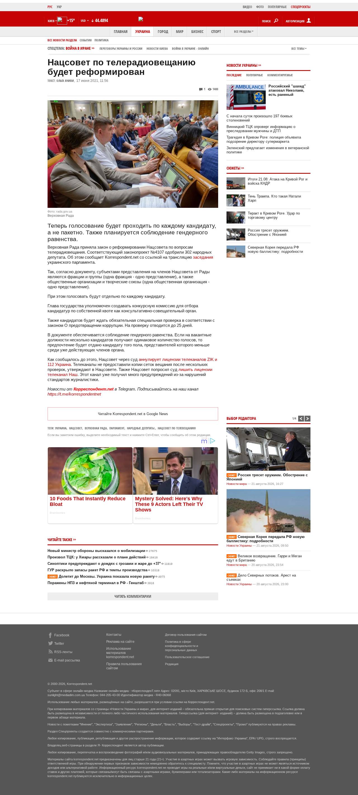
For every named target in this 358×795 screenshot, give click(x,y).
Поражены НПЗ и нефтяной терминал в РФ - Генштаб (101, 583)
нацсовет (75, 428)
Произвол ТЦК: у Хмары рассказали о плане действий (103, 557)
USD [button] (83, 20)
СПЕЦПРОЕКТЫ (300, 6)
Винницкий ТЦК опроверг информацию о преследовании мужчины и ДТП (261, 129)
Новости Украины (242, 65)
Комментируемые (280, 75)
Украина (142, 31)
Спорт (216, 31)
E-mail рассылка (67, 660)
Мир (179, 31)
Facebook (61, 635)
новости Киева (157, 48)
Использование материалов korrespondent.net (120, 653)
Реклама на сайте (120, 642)
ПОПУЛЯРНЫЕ (277, 6)
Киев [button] (51, 21)
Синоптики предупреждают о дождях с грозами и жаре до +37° (110, 563)
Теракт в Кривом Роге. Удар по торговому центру (274, 215)
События (86, 40)
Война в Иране (137, 48)
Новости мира (237, 483)
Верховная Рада (96, 428)
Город (163, 31)
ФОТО (260, 6)
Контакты (113, 635)
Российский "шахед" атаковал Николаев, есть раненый (287, 90)
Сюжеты (233, 168)
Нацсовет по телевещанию (177, 428)
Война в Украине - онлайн (190, 48)
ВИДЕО (247, 6)
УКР (59, 6)
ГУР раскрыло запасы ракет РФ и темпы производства (103, 570)
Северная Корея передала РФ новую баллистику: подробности (275, 249)
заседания (203, 257)
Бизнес (197, 31)
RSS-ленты (63, 652)
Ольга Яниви (65, 80)
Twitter (59, 644)
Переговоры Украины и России (121, 48)
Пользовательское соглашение (187, 657)
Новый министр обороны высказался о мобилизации (102, 551)
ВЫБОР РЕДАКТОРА (241, 418)
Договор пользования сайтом (186, 634)
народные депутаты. (141, 428)
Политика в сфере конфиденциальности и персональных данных (181, 646)
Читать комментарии (132, 596)
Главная (121, 31)
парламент (116, 428)
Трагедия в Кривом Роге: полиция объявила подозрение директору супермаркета (264, 139)
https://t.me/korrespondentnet (74, 394)
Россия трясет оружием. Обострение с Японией (268, 232)
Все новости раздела (62, 40)
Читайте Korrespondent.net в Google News (133, 414)
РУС (50, 6)
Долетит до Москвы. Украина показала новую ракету (107, 576)
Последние (234, 75)
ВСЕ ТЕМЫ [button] (297, 48)
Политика (102, 40)
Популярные (254, 75)
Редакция (171, 664)
